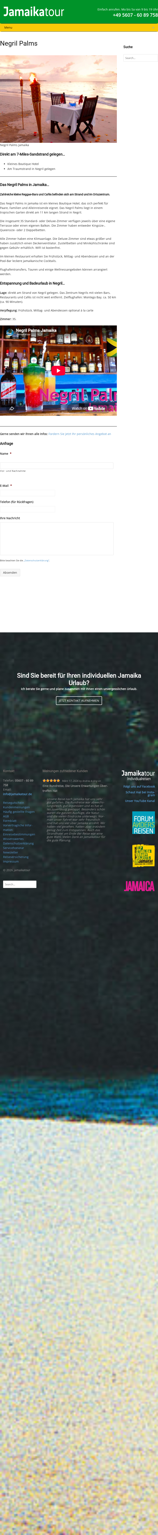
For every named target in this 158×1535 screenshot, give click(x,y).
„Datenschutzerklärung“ (36, 560)
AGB (6, 816)
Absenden (10, 572)
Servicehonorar (13, 848)
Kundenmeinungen (16, 807)
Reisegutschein (13, 803)
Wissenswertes (13, 839)
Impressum (11, 861)
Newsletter (10, 852)
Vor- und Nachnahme (13, 470)
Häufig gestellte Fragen (19, 812)
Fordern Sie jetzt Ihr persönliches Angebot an (80, 434)
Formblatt (9, 821)
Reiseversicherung (16, 857)
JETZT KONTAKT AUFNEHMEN (79, 700)
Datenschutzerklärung (18, 843)
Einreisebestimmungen (19, 834)
